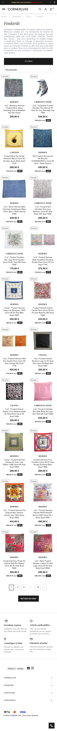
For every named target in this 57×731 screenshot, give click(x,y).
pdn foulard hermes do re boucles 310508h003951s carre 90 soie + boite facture (42, 159)
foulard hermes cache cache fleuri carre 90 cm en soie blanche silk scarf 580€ (43, 311)
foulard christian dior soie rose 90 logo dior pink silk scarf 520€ (42, 411)
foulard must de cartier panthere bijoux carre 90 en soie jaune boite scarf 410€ (14, 159)
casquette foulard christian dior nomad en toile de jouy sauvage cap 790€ (42, 109)
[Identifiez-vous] (45, 9)
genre (29, 16)
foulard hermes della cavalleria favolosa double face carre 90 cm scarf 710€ (43, 261)
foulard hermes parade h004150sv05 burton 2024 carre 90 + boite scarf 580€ (43, 514)
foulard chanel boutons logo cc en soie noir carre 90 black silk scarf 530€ (43, 362)
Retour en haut (28, 599)
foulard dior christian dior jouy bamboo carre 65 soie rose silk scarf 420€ (42, 210)
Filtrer (28, 61)
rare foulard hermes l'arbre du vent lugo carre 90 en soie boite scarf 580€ (43, 564)
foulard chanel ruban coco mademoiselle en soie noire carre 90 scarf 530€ (14, 412)
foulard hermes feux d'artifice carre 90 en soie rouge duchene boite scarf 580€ (43, 463)
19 (38, 587)
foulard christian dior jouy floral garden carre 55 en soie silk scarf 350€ (14, 261)
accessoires (16, 16)
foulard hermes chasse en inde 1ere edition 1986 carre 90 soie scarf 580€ (14, 463)
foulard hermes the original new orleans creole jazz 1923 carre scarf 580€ (14, 514)
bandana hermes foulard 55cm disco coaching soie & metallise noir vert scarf (14, 109)
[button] (40, 9)
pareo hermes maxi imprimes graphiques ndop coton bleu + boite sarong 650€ (14, 210)
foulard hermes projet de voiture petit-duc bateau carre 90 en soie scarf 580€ (14, 564)
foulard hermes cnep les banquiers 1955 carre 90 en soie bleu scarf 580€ (14, 311)
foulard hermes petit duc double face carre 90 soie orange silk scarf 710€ (14, 362)
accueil (4, 16)
